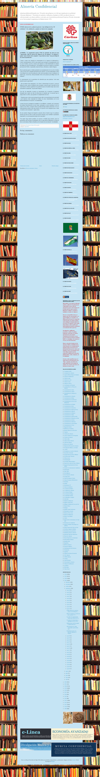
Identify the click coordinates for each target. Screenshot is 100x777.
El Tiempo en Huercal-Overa (71, 149)
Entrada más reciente (24, 165)
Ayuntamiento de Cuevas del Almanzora (70, 402)
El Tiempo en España (69, 145)
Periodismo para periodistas (70, 531)
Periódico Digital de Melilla (70, 529)
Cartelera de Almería (68, 433)
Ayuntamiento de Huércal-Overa (71, 409)
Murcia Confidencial (68, 514)
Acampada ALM (67, 371)
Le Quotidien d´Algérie (69, 497)
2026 (65, 574)
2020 (65, 686)
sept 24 (68, 602)
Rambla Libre (67, 541)
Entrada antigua (55, 165)
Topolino (66, 551)
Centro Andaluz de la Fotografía (71, 435)
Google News (67, 476)
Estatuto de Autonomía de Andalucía (72, 467)
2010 (65, 706)
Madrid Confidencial (68, 500)
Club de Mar (67, 439)
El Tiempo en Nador (71, 283)
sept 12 (68, 648)
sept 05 (68, 662)
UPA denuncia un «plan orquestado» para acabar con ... (72, 628)
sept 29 (68, 592)
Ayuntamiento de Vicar (69, 425)
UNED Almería (67, 556)
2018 (65, 690)
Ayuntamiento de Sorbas (69, 420)
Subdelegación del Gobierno (70, 548)
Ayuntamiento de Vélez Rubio (70, 423)
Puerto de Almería (68, 536)
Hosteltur (66, 481)
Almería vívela (67, 381)
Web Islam (66, 567)
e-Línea (65, 449)
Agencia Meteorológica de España (71, 374)
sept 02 (68, 668)
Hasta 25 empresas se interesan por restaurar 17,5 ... (73, 614)
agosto (67, 671)
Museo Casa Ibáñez (68, 516)
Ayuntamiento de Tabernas (70, 421)
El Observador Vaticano (69, 456)
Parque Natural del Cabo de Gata (71, 527)
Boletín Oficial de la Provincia (70, 430)
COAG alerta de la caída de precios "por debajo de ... (72, 611)
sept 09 (68, 654)
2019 (65, 688)
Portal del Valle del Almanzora (70, 534)
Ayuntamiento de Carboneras (70, 399)
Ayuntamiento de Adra (69, 389)
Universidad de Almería (69, 562)
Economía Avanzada (68, 452)
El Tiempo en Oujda (71, 288)
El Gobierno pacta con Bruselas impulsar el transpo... (71, 632)
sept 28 (68, 594)
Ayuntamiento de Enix (69, 406)
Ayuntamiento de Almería (69, 396)
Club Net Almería (68, 442)
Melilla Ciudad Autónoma (69, 509)
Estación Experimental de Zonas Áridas (71, 465)
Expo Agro (66, 471)
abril (67, 679)
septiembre (68, 588)
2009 (65, 708)
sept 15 (68, 642)
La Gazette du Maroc (68, 488)
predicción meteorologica (69, 116)
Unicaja (65, 558)
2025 (65, 576)
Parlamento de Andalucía (69, 522)
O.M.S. (65, 518)
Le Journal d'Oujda (68, 492)
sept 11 (68, 650)
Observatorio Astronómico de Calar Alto (71, 520)
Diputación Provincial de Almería (71, 446)
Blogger (53, 761)
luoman (73, 760)
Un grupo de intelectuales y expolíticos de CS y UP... (72, 620)
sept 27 (68, 596)
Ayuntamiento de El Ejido (69, 404)
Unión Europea (67, 560)
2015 (65, 696)
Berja (74, 189)
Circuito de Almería (68, 437)
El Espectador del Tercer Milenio (71, 454)
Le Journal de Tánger (68, 493)
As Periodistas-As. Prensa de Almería (70, 387)
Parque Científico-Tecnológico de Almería (71, 525)
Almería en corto (67, 380)
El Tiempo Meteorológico (69, 461)
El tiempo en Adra (71, 154)
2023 (65, 580)
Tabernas (74, 194)
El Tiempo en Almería (67, 118)
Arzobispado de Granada (69, 385)
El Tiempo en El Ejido (71, 135)
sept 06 (68, 660)
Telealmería (66, 550)
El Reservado (67, 458)
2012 (65, 702)
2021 (65, 684)
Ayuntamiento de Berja (69, 398)
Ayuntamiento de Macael (69, 411)
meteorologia (67, 164)
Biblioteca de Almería (68, 428)
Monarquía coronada (68, 511)
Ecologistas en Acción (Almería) (71, 451)
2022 (65, 682)
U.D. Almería (67, 555)
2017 (65, 692)
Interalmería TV (67, 485)
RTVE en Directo (67, 544)
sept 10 (68, 652)
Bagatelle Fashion (68, 427)
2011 (65, 704)
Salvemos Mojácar (68, 546)
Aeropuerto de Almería (69, 373)
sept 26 (68, 598)
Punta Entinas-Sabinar (69, 539)
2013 (65, 700)
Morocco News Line (68, 512)
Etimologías (66, 469)
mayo (67, 677)
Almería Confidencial (38, 7)
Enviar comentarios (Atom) (32, 168)
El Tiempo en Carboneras (71, 179)
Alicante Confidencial (68, 376)
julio (67, 673)
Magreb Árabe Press (68, 502)
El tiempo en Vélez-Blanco (71, 169)
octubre (67, 586)
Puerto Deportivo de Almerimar (71, 537)
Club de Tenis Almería (69, 440)
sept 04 (68, 664)
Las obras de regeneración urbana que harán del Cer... (73, 617)
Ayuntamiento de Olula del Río (70, 416)
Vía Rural (66, 565)
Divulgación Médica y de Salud (71, 447)
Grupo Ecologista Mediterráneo (71, 480)
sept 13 (68, 646)
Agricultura (27, 126)
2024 (65, 578)
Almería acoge (67, 378)
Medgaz (66, 507)
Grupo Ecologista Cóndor (69, 478)
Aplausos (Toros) (67, 383)
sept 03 (68, 666)
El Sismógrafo (67, 459)
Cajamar (66, 432)
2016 (65, 694)
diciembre (68, 582)
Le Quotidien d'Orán (68, 495)
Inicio (40, 165)
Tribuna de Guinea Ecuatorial (70, 553)
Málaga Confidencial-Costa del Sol (71, 504)
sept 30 (68, 590)
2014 (65, 698)
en (69, 140)
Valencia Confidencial (69, 563)
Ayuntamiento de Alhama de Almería (70, 394)
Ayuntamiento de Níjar (69, 414)
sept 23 (68, 604)
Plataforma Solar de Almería (70, 532)
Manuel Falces (67, 506)
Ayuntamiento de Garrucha (70, 407)
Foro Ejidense (67, 473)
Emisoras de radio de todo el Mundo (72, 463)
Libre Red (66, 499)
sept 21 (68, 608)
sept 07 (68, 658)
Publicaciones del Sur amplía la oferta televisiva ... (73, 624)
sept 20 (68, 635)
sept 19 (68, 638)
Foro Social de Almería (69, 474)
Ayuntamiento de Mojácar (69, 413)
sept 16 (68, 640)
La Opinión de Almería (69, 490)
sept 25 (68, 600)
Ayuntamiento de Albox (69, 391)
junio (67, 675)
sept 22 (68, 606)
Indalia (65, 483)
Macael (75, 184)
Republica (66, 543)
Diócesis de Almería (68, 444)
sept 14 (68, 644)
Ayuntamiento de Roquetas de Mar (71, 418)
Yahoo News (67, 569)
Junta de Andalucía (68, 487)
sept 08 (68, 656)
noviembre (68, 584)
